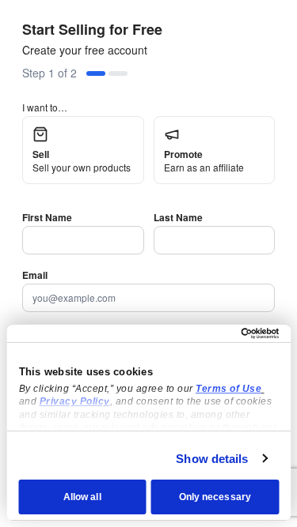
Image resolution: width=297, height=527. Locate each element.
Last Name (178, 217)
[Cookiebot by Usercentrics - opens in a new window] (211, 333)
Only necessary (215, 497)
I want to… (44, 107)
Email (35, 275)
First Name (47, 217)
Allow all (82, 497)
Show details (212, 458)
